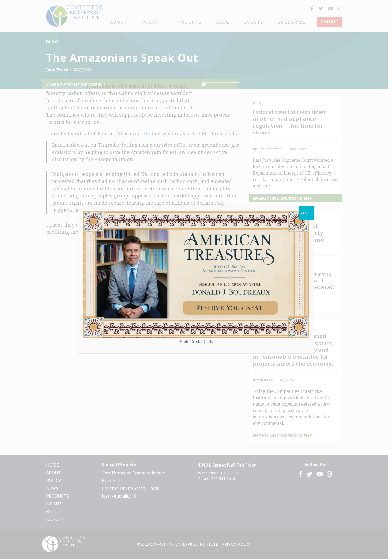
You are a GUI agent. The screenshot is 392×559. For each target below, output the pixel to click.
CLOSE (306, 213)
